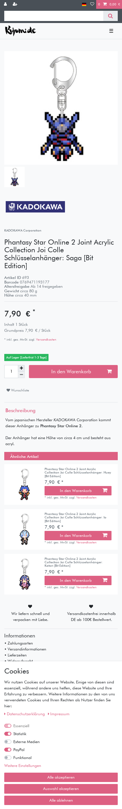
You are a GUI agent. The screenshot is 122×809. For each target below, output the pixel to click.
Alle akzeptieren (61, 777)
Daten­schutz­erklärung (26, 714)
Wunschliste (19, 390)
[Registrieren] (15, 4)
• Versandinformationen (25, 649)
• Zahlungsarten (18, 643)
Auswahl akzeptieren (61, 788)
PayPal (18, 749)
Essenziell (21, 725)
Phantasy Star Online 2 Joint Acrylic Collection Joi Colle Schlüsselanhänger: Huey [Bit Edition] (78, 472)
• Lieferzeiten (15, 655)
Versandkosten (45, 339)
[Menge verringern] (21, 375)
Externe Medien (26, 741)
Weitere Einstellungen (22, 765)
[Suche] (110, 16)
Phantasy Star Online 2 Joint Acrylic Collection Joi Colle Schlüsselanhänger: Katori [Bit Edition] (74, 562)
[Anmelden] (6, 4)
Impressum (60, 714)
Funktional (22, 757)
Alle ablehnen (61, 800)
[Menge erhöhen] (21, 368)
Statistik (19, 733)
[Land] (84, 4)
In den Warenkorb (71, 371)
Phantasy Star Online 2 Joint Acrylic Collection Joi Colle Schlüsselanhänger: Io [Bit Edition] (75, 517)
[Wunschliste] (92, 4)
